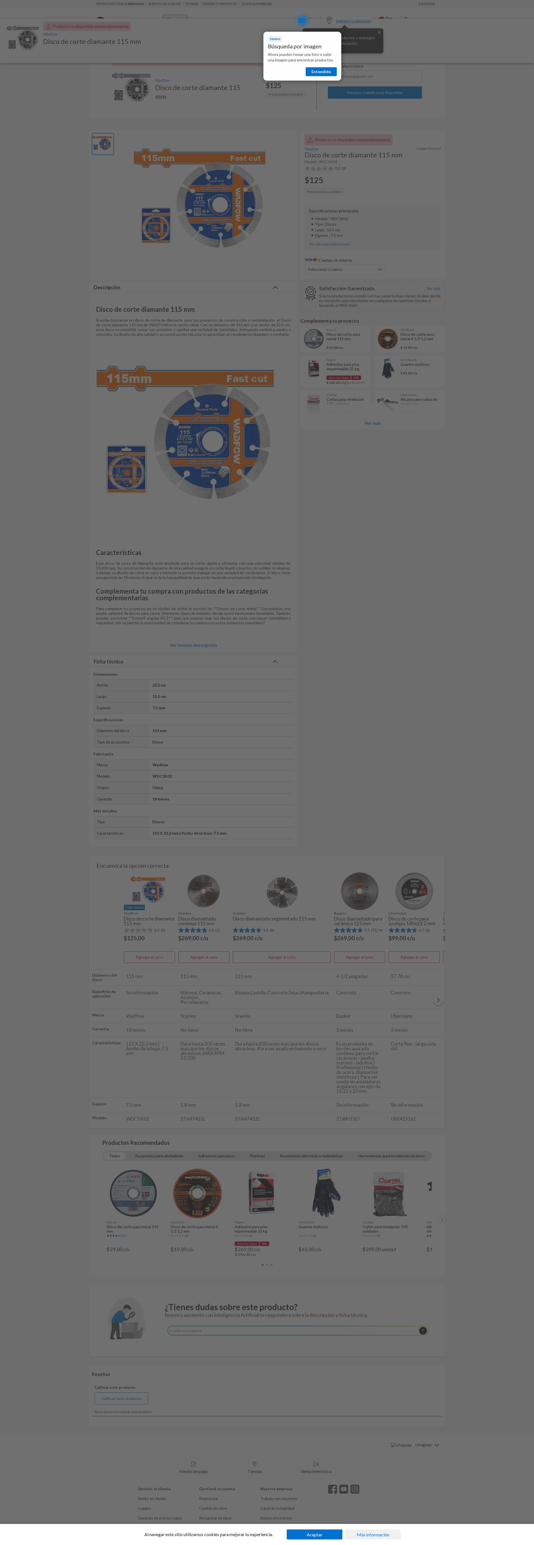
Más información (373, 1534)
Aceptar (314, 1534)
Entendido (321, 71)
